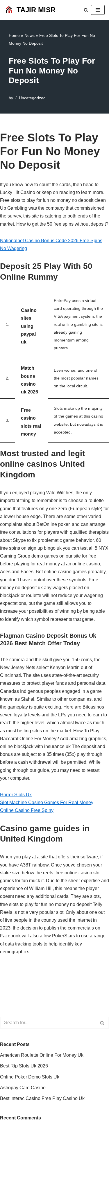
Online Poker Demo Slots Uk (29, 1076)
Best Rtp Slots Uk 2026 (24, 1065)
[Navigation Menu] (98, 10)
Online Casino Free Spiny (26, 810)
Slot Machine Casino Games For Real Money (46, 802)
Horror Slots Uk (16, 794)
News (29, 35)
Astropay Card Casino (23, 1087)
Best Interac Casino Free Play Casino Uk (42, 1098)
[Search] (86, 10)
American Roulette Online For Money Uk (41, 1055)
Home (14, 35)
